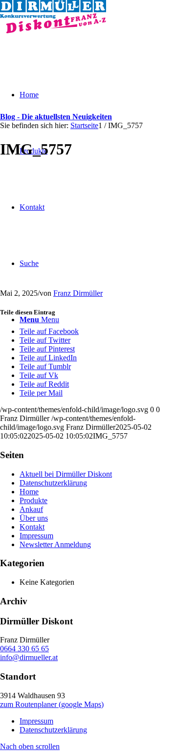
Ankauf (31, 509)
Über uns (34, 518)
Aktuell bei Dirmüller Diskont (66, 474)
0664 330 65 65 (24, 648)
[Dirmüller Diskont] (53, 30)
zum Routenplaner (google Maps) (52, 704)
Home (29, 491)
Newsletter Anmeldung (55, 544)
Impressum (36, 535)
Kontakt (32, 527)
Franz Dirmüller (78, 293)
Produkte (33, 500)
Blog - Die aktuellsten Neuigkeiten (56, 116)
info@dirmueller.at (29, 657)
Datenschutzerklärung (53, 483)
